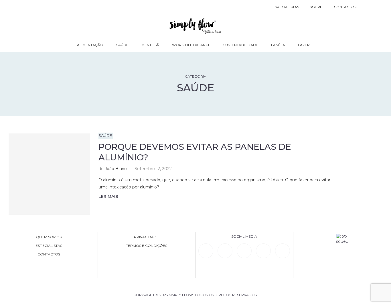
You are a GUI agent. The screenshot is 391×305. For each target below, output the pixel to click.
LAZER (304, 45)
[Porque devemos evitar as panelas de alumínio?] (49, 174)
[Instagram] (244, 250)
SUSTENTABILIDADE (240, 45)
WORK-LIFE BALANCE (191, 45)
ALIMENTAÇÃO (90, 45)
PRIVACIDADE (146, 237)
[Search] (368, 7)
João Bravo (116, 168)
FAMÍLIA (278, 45)
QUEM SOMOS (49, 237)
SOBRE (316, 7)
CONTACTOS (345, 7)
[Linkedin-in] (205, 250)
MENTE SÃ (150, 45)
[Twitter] (282, 250)
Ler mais (108, 196)
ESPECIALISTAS (285, 7)
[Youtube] (263, 250)
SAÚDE (122, 45)
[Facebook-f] (225, 250)
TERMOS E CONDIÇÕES (146, 245)
